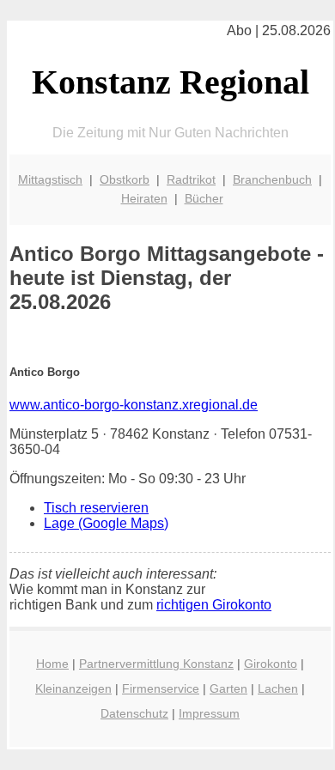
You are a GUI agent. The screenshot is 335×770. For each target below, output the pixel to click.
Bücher (204, 198)
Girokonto (270, 663)
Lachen (278, 688)
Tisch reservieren (96, 507)
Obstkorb (124, 179)
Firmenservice (160, 688)
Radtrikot (191, 179)
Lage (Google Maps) (106, 523)
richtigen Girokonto (213, 604)
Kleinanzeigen (73, 688)
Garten (228, 688)
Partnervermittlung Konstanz (156, 663)
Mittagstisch (50, 179)
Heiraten (144, 198)
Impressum (209, 713)
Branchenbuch (272, 179)
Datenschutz (134, 713)
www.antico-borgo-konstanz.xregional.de (133, 404)
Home (52, 663)
